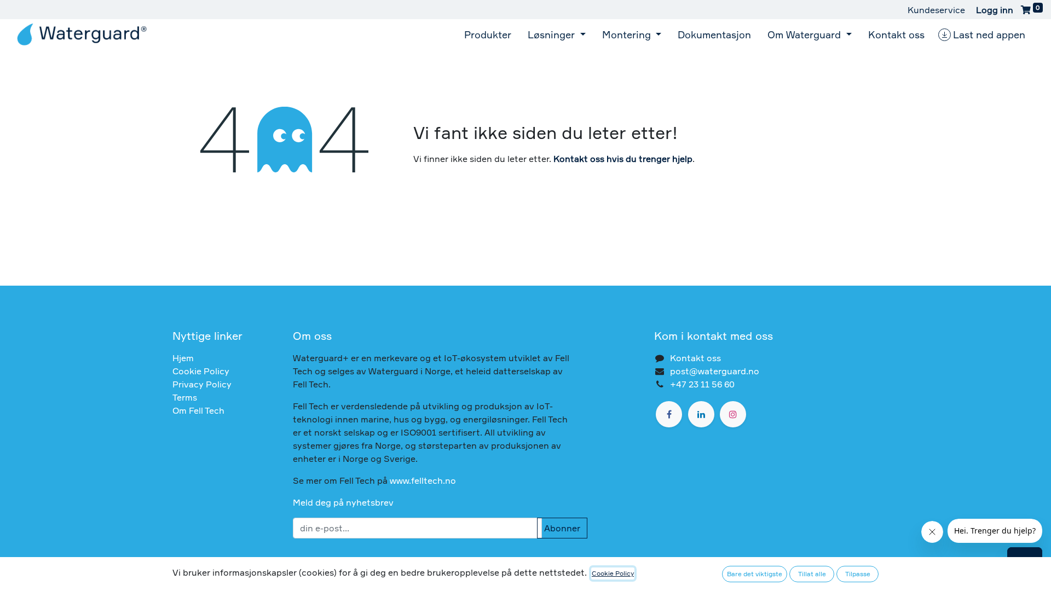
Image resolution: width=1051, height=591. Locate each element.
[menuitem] (487, 34)
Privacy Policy (202, 384)
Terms (184, 397)
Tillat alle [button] (812, 574)
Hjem (183, 357)
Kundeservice (936, 9)
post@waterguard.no (714, 371)
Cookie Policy (200, 371)
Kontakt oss (695, 357)
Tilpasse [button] (857, 574)
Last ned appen (989, 34)
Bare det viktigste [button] (754, 574)
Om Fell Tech (198, 410)
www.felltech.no (423, 480)
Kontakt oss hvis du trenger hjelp (622, 158)
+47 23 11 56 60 (702, 384)
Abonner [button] (562, 528)
